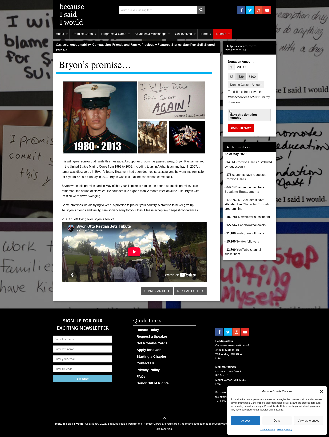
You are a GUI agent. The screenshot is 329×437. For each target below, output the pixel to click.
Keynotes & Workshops (150, 33)
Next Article (188, 291)
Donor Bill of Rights (153, 383)
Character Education (257, 204)
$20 (241, 76)
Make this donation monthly (243, 116)
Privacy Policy (284, 429)
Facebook (245, 225)
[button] (321, 391)
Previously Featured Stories (161, 44)
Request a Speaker (152, 336)
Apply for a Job (149, 350)
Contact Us (146, 363)
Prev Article (158, 291)
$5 (231, 76)
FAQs (141, 376)
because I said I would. (69, 423)
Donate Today (148, 330)
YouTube (242, 249)
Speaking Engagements (241, 191)
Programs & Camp (113, 33)
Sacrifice (189, 44)
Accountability (80, 44)
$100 (252, 76)
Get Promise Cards (152, 343)
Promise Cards (83, 33)
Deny (277, 420)
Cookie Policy (267, 429)
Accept (245, 420)
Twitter (241, 241)
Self (200, 44)
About (60, 33)
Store (204, 33)
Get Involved (183, 33)
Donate (221, 33)
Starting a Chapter (151, 356)
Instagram (243, 233)
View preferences (308, 420)
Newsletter (245, 216)
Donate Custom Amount (246, 84)
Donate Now (241, 127)
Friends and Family (126, 44)
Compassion (101, 44)
